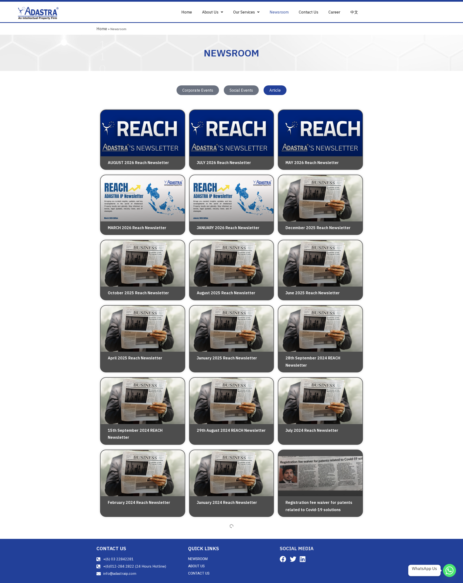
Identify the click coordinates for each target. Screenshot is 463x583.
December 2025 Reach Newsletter (318, 227)
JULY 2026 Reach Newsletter (224, 162)
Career (334, 12)
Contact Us (308, 12)
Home (186, 12)
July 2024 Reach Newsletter (312, 430)
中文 (354, 12)
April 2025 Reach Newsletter (135, 358)
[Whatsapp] (449, 570)
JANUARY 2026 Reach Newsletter (228, 227)
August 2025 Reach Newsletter (226, 292)
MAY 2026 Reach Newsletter (312, 162)
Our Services (244, 12)
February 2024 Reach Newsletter (139, 502)
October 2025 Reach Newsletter (138, 292)
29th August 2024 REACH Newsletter (231, 430)
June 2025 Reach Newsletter (313, 292)
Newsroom (279, 12)
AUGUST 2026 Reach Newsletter (138, 162)
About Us (210, 12)
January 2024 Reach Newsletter (227, 502)
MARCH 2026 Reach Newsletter (137, 227)
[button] (212, 12)
